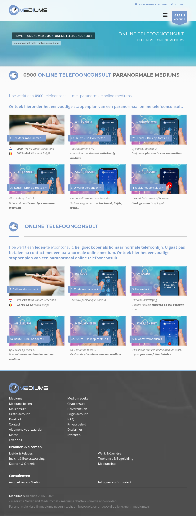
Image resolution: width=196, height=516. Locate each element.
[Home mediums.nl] (28, 388)
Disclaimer (74, 429)
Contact (14, 424)
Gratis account (19, 414)
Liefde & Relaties (21, 453)
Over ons (15, 440)
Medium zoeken (78, 398)
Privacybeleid (76, 424)
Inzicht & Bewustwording (27, 458)
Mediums (15, 398)
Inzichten (74, 435)
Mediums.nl (17, 496)
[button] (165, 15)
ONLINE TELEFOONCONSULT (73, 36)
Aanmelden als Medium (25, 482)
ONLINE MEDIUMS (39, 36)
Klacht (13, 435)
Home (19, 36)
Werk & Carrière (109, 453)
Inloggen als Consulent (114, 482)
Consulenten (19, 475)
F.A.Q (70, 419)
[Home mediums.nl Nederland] (28, 10)
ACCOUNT (179, 17)
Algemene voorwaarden (26, 429)
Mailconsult (17, 409)
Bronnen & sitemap (25, 447)
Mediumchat (107, 464)
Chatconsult (76, 404)
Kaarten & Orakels (22, 464)
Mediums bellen (20, 404)
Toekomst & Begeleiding (115, 458)
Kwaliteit (15, 419)
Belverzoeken (77, 409)
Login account (77, 414)
